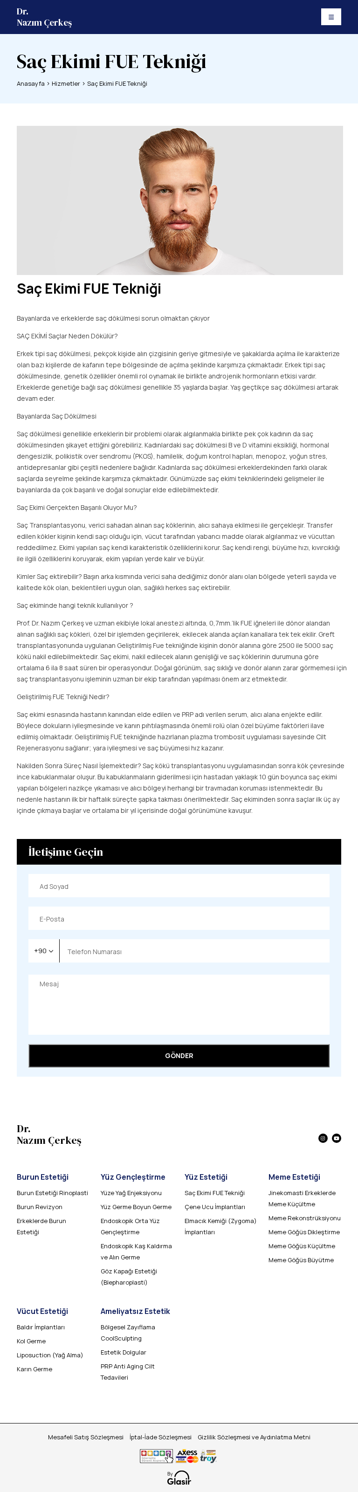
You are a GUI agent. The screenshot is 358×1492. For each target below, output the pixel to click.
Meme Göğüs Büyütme (301, 1260)
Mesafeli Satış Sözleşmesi (86, 1437)
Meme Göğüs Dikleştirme (304, 1232)
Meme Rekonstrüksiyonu (304, 1218)
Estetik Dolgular (123, 1352)
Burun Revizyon (39, 1207)
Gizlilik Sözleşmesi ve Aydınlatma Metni (254, 1437)
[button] (44, 951)
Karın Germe (34, 1369)
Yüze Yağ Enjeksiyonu (131, 1193)
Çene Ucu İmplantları (215, 1207)
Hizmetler (66, 83)
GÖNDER (179, 1055)
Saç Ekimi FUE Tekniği (117, 83)
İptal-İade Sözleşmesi (161, 1437)
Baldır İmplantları (41, 1327)
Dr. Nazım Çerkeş (44, 17)
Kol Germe (31, 1341)
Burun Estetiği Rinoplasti (52, 1193)
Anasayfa (31, 83)
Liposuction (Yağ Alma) (50, 1355)
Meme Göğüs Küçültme (301, 1246)
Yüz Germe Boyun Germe (136, 1207)
